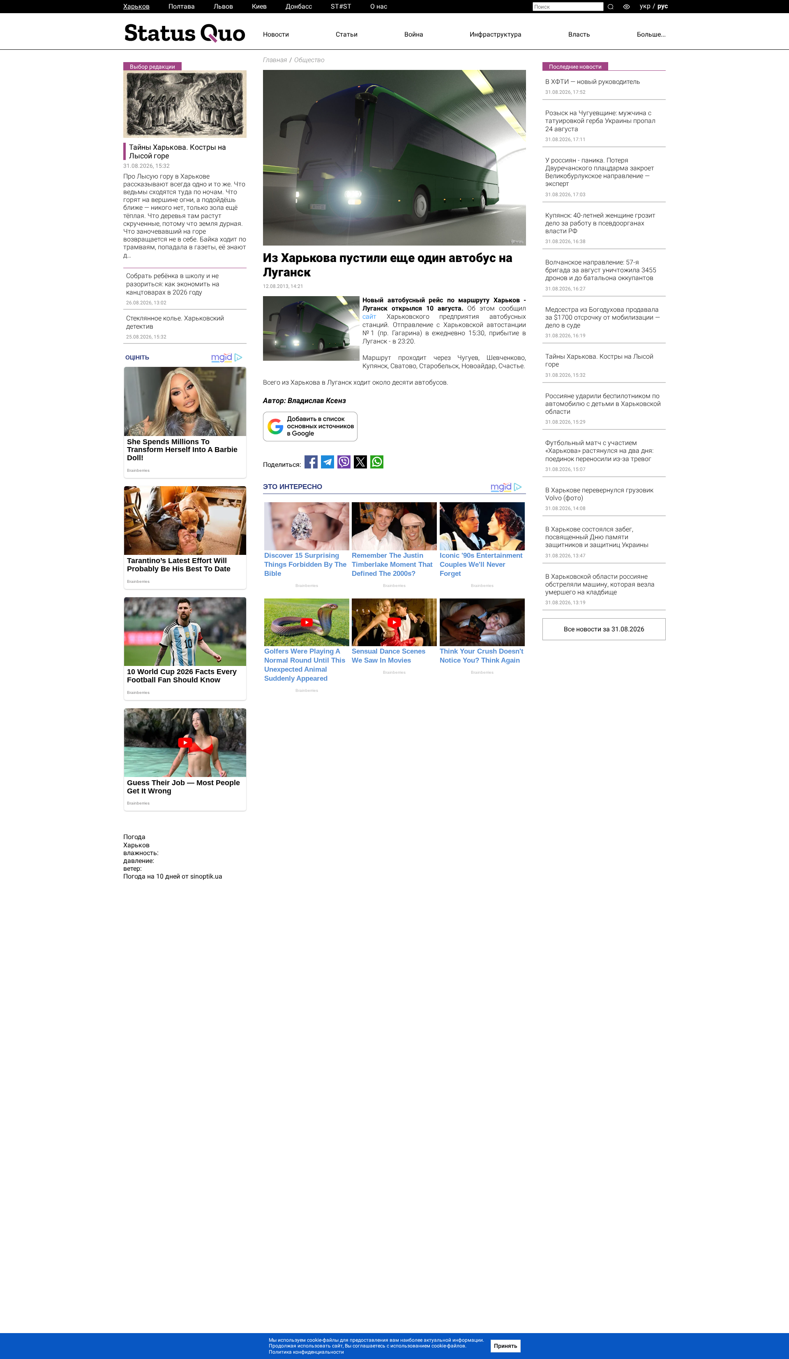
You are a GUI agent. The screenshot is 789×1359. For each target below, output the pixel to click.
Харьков (136, 6)
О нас (378, 6)
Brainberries (306, 585)
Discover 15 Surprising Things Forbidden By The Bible (305, 564)
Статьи (347, 34)
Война (413, 34)
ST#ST (341, 6)
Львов (223, 6)
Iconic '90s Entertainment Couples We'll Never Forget (481, 564)
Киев (259, 6)
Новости (276, 34)
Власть (579, 34)
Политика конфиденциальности (306, 1352)
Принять (505, 1346)
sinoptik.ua (206, 876)
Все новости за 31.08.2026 (604, 629)
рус (663, 6)
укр (645, 6)
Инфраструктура (495, 34)
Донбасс (299, 6)
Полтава (181, 6)
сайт (369, 316)
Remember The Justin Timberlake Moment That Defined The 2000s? (392, 564)
